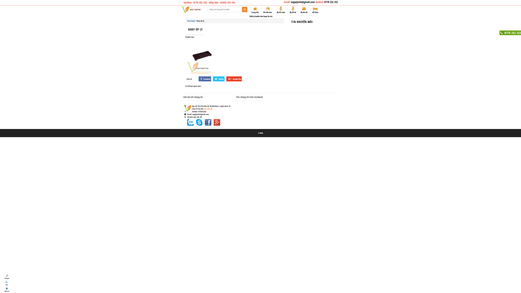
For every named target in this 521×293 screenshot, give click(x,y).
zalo (190, 122)
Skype (199, 122)
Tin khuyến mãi (302, 22)
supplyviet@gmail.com (303, 2)
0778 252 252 (331, 2)
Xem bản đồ (208, 109)
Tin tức (270, 16)
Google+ (217, 122)
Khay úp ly (195, 29)
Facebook (208, 122)
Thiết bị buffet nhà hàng (258, 16)
